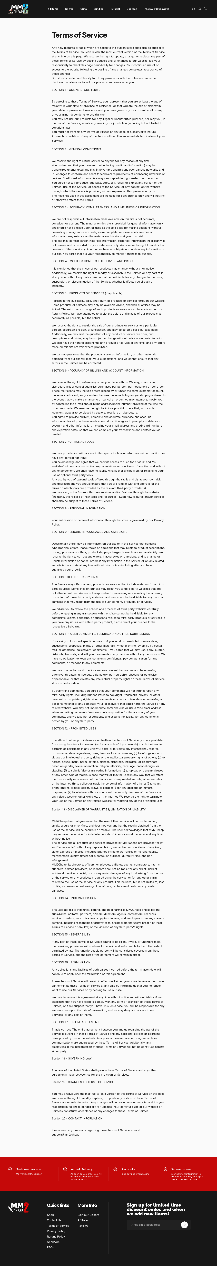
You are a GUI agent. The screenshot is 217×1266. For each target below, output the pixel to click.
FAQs (50, 1247)
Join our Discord (88, 1215)
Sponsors (53, 1242)
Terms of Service (58, 1225)
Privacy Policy (56, 1231)
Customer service (28, 1169)
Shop (50, 1215)
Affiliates (83, 1220)
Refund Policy (56, 1236)
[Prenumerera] (184, 1224)
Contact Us (54, 1220)
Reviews (83, 1225)
